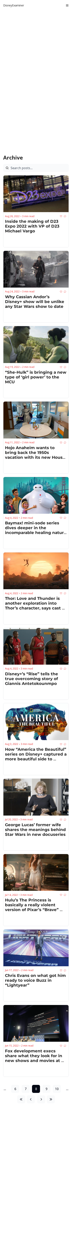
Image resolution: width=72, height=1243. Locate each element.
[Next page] (41, 1099)
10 (57, 1089)
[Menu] (67, 5)
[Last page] (51, 1099)
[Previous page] (31, 1099)
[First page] (21, 1099)
